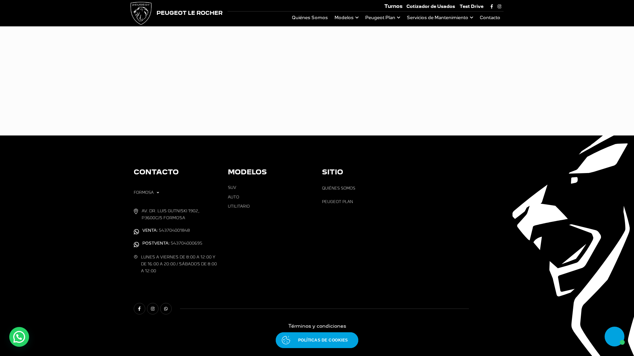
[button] (19, 337)
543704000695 (172, 243)
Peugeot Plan (380, 17)
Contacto (490, 17)
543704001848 (166, 230)
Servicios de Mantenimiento (437, 17)
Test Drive (471, 6)
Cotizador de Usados (430, 6)
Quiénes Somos (310, 17)
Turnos (393, 6)
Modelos (344, 17)
